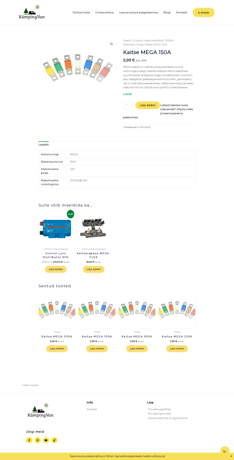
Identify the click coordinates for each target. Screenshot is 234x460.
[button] (111, 44)
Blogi (167, 12)
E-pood (137, 40)
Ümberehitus (104, 12)
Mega (140, 44)
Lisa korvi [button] (56, 269)
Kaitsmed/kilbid (153, 40)
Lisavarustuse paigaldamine (138, 12)
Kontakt (181, 12)
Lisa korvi (148, 105)
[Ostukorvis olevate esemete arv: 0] (225, 451)
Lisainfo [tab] (44, 144)
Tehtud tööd (81, 12)
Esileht (127, 40)
